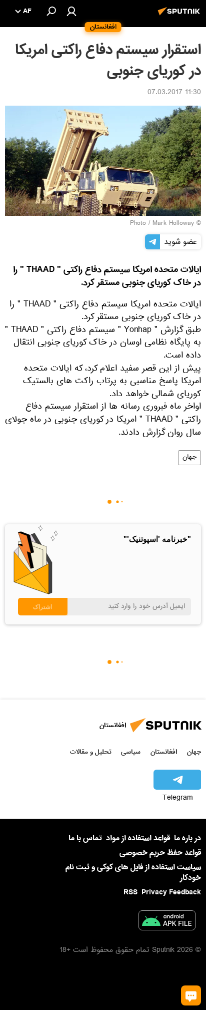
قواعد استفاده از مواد (138, 838)
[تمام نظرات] (191, 995)
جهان (189, 458)
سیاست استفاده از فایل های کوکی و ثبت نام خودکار (133, 872)
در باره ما (187, 838)
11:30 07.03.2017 (174, 93)
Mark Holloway (173, 224)
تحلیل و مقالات (91, 752)
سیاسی (130, 752)
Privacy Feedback (171, 892)
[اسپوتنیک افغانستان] (181, 17)
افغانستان (163, 752)
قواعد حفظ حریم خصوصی (160, 853)
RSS (131, 892)
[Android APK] (167, 922)
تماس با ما (85, 838)
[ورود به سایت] (72, 11)
